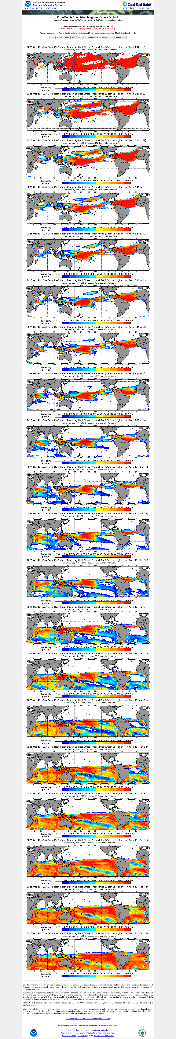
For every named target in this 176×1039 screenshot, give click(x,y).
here (32, 1005)
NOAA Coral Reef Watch (104, 1036)
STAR (47, 8)
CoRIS (148, 8)
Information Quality (78, 1033)
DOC (25, 8)
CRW (54, 8)
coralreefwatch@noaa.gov (110, 1025)
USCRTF (126, 8)
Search (71, 1030)
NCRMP (141, 8)
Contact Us (82, 1036)
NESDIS (39, 8)
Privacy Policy (110, 1033)
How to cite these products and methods (91, 1030)
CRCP (133, 8)
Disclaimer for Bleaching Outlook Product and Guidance (88, 1019)
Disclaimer (65, 1033)
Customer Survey (69, 1036)
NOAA (31, 8)
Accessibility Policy (95, 1033)
